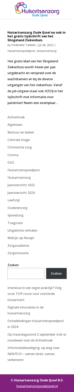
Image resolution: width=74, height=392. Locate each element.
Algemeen (14, 124)
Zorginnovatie (18, 253)
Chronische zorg (19, 147)
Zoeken (13, 265)
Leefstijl (13, 200)
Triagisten (15, 223)
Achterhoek (16, 117)
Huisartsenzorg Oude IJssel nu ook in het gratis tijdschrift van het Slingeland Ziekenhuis (36, 36)
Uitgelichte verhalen (22, 230)
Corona (12, 155)
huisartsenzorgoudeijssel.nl (37, 386)
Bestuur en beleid (20, 132)
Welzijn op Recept (20, 238)
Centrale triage (18, 140)
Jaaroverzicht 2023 (21, 185)
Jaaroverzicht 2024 (21, 192)
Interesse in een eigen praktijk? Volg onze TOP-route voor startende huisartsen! (34, 294)
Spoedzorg (15, 215)
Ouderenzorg (17, 208)
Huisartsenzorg (47, 51)
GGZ (10, 162)
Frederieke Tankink (23, 45)
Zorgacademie (18, 245)
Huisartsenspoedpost (21, 51)
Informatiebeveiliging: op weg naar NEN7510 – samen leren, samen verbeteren (33, 354)
